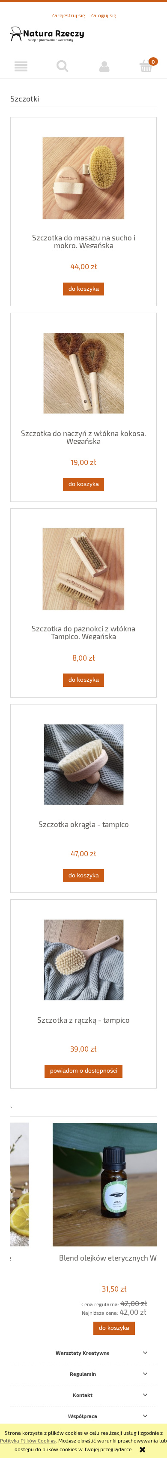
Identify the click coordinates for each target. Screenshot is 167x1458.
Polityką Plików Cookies (28, 1440)
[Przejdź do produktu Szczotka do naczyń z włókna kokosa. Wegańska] (83, 373)
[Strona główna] (83, 33)
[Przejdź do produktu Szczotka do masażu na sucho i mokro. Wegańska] (83, 178)
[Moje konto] (104, 66)
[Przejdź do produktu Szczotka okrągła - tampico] (83, 765)
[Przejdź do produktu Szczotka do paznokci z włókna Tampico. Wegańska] (83, 569)
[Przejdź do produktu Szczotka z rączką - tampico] (83, 960)
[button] (21, 66)
